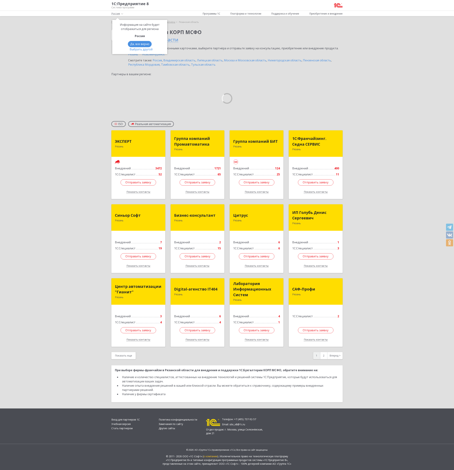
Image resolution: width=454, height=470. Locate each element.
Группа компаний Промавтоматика (192, 141)
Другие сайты (167, 428)
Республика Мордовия (144, 65)
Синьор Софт (128, 215)
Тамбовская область (175, 65)
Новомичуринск (153, 54)
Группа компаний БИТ (255, 141)
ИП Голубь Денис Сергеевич (309, 215)
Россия (157, 60)
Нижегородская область (284, 60)
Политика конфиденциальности (178, 419)
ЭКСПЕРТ (123, 141)
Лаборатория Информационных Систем (252, 289)
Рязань (133, 54)
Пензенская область (317, 60)
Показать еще (123, 355)
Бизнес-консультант (194, 215)
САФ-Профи (303, 289)
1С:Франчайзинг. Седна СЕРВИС (309, 141)
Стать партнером (122, 428)
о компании (210, 456)
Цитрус (240, 215)
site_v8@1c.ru (237, 424)
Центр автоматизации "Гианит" (138, 289)
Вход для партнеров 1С (125, 419)
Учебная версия (121, 424)
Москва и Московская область (245, 60)
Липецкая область (210, 60)
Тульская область (203, 65)
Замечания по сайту (171, 424)
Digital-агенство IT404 (195, 289)
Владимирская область (179, 60)
